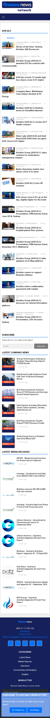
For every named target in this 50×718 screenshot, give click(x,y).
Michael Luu (36, 87)
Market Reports (22, 73)
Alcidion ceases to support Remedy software (28, 273)
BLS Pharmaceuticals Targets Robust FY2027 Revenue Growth (30, 422)
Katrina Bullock (38, 117)
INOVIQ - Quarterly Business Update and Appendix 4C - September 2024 (32, 583)
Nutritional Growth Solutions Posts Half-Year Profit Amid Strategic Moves (32, 376)
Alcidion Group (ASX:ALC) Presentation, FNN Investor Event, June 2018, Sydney (25, 214)
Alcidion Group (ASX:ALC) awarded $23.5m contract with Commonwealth (23, 63)
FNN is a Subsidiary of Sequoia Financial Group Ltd (25, 637)
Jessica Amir (32, 254)
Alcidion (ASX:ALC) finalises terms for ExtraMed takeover (29, 109)
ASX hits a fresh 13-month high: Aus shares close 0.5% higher (31, 78)
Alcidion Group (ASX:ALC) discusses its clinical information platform (24, 303)
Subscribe (41, 346)
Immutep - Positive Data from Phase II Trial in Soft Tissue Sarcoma (32, 506)
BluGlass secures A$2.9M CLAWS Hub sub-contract (31, 490)
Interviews (20, 223)
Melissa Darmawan (39, 73)
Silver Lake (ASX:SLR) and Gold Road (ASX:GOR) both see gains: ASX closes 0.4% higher (24, 138)
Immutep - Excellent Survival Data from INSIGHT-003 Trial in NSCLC (31, 475)
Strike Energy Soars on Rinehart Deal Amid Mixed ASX (30, 437)
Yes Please (34, 710)
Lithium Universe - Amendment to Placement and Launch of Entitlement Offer (31, 522)
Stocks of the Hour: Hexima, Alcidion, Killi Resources (29, 48)
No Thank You (18, 710)
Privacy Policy (25, 634)
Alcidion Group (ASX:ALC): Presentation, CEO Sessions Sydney (22, 319)
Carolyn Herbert (33, 296)
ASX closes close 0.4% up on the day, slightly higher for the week (31, 198)
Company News (22, 42)
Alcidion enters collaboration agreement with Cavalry (29, 287)
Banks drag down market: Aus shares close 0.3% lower (30, 170)
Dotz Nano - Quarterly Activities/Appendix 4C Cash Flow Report (31, 569)
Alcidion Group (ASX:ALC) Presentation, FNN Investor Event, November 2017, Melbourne (25, 244)
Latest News (25, 657)
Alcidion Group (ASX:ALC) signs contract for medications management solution (24, 155)
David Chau (36, 282)
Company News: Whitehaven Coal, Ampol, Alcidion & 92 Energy (22, 94)
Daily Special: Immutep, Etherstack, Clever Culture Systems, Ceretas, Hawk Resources (32, 407)
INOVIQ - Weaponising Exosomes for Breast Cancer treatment (31, 459)
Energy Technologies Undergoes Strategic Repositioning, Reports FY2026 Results (31, 361)
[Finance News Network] (17, 6)
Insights (25, 674)
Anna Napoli (36, 179)
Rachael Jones (37, 131)
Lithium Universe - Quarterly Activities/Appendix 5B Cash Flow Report (31, 538)
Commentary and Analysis (25, 670)
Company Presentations (25, 207)
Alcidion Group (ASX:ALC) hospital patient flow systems (29, 229)
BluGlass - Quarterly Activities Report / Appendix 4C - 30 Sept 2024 (32, 552)
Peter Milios (36, 42)
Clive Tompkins (37, 193)
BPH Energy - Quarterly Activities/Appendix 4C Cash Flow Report (31, 600)
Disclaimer (25, 631)
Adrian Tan (36, 56)
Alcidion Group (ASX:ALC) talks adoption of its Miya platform (31, 259)
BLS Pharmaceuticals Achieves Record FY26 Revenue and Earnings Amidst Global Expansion (32, 392)
